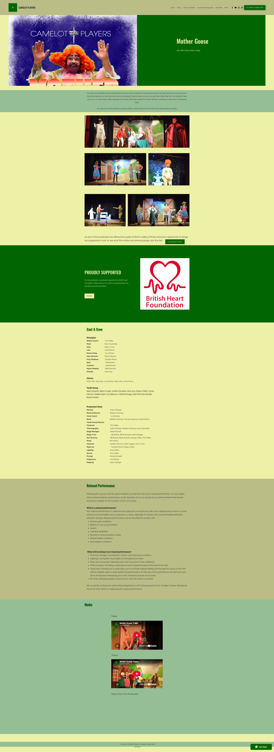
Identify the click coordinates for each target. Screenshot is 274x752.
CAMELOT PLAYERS (27, 7)
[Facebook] (232, 8)
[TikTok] (242, 8)
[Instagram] (239, 8)
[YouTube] (236, 8)
